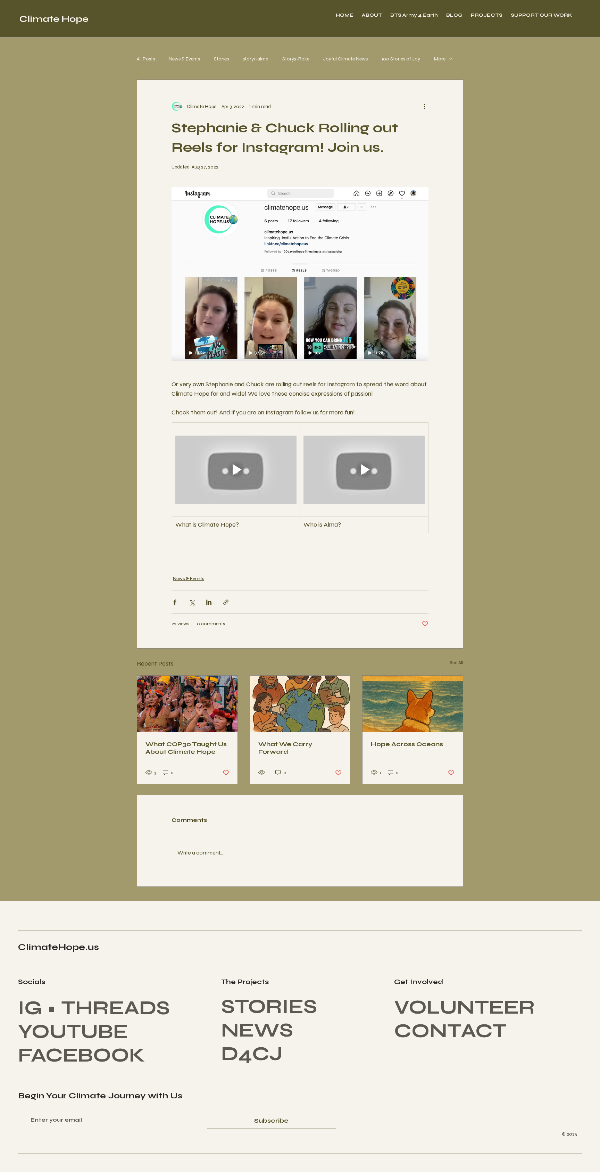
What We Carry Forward (285, 748)
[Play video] (236, 470)
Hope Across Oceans (407, 744)
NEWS (257, 1030)
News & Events (184, 59)
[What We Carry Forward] (300, 704)
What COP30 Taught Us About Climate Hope (186, 748)
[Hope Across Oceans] (412, 704)
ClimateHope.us (58, 947)
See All (456, 663)
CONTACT (450, 1031)
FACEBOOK (81, 1055)
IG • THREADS (94, 1008)
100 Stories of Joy (401, 59)
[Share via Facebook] (175, 602)
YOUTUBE (73, 1031)
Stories (221, 59)
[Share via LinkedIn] (209, 602)
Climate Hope (54, 19)
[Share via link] (226, 602)
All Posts (146, 59)
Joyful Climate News (345, 59)
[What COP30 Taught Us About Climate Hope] (187, 704)
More (439, 59)
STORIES (269, 1006)
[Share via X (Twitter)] (192, 602)
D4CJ (254, 1054)
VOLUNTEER (464, 1007)
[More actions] (424, 106)
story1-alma (255, 59)
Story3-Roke (295, 59)
